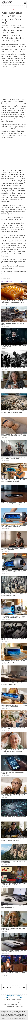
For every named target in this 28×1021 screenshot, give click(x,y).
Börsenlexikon (14, 986)
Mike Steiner (19, 1006)
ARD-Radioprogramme (12, 9)
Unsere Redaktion (9, 1006)
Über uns (21, 1004)
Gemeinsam (4, 9)
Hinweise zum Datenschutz (10, 1004)
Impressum (19, 999)
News (8, 999)
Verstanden (21, 1018)
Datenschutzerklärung (13, 1002)
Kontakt (13, 999)
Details (16, 1018)
